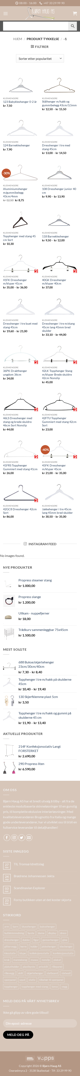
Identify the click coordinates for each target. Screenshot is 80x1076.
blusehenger (29, 926)
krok (7, 959)
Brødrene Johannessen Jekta (34, 876)
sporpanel (10, 979)
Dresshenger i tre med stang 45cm (56, 147)
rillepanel (57, 966)
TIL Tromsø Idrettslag (29, 864)
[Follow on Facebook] (6, 837)
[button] (5, 13)
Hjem (17, 39)
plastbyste (29, 966)
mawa (34, 959)
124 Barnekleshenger (16, 145)
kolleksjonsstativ (39, 953)
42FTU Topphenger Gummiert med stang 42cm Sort (59, 422)
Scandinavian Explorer (29, 888)
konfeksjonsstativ (63, 953)
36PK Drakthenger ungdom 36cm (15, 372)
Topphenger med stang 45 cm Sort (19, 238)
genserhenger (50, 940)
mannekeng (20, 959)
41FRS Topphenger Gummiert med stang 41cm (20, 467)
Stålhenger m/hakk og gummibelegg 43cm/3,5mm (59, 103)
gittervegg (10, 946)
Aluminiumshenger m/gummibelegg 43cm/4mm (15, 192)
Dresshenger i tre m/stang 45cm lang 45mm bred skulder (58, 327)
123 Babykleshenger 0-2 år (20, 101)
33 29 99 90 (63, 1070)
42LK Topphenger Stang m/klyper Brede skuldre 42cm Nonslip (57, 374)
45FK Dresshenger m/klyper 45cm (54, 467)
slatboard (52, 973)
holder (34, 946)
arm (6, 926)
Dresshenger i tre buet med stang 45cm (20, 325)
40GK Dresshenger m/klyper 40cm (54, 281)
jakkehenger (48, 946)
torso (55, 986)
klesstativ (10, 953)
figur (36, 940)
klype (22, 953)
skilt (20, 973)
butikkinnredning (14, 933)
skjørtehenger (35, 973)
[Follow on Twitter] (21, 837)
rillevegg (9, 973)
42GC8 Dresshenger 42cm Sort (20, 511)
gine (64, 940)
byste (31, 933)
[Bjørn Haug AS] (40, 13)
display (52, 933)
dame (41, 933)
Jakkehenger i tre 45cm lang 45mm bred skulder (57, 511)
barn (15, 926)
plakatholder (11, 966)
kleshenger (66, 946)
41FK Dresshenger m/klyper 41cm (15, 281)
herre (23, 946)
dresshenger (11, 940)
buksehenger (47, 926)
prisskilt (43, 966)
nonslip (46, 959)
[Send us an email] (29, 837)
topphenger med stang (35, 986)
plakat (57, 959)
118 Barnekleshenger (55, 236)
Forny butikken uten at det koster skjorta (42, 900)
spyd (22, 979)
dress (63, 933)
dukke (26, 940)
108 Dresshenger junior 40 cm (59, 190)
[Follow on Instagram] (14, 837)
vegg (64, 986)
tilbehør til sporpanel (51, 979)
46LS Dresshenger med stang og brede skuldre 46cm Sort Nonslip (17, 422)
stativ (32, 979)
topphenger (11, 986)
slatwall (66, 973)
